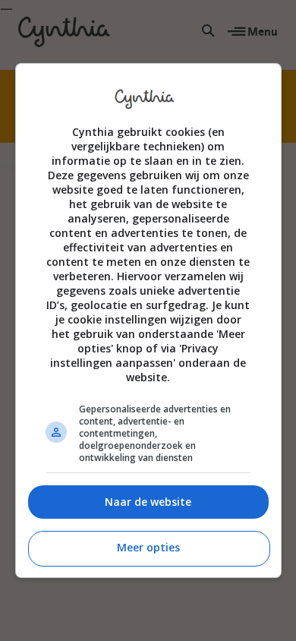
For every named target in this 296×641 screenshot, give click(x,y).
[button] (148, 502)
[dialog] (148, 320)
